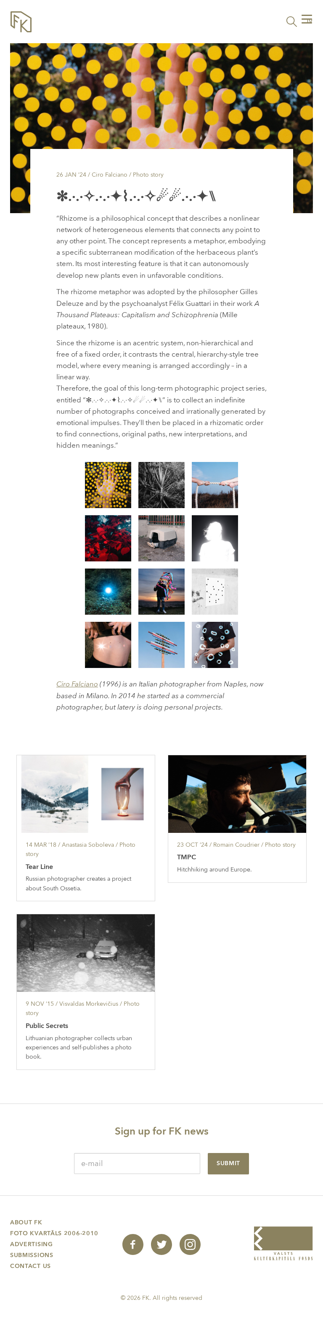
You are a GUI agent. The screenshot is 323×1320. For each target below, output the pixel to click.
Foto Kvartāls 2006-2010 (54, 1233)
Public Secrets (47, 1025)
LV (309, 22)
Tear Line (39, 866)
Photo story (148, 175)
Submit (228, 1163)
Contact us (30, 1266)
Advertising (31, 1244)
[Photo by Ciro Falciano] (108, 484)
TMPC (186, 857)
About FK (26, 1222)
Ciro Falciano (77, 684)
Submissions (31, 1255)
